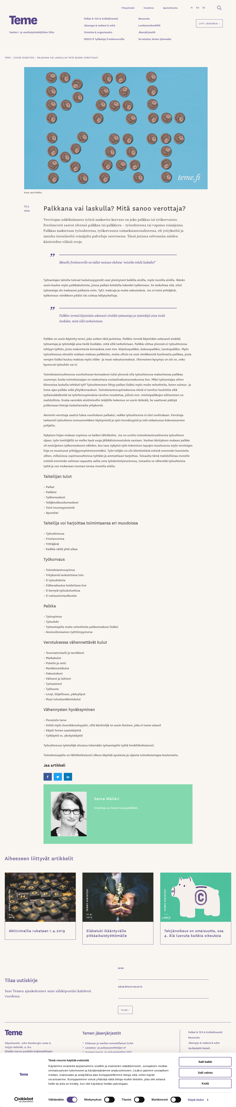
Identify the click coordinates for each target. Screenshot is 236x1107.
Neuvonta (144, 18)
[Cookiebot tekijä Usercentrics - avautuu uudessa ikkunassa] (24, 1100)
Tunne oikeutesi (9, 900)
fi (192, 7)
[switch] (109, 1100)
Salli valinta (205, 1072)
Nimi (121, 968)
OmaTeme (149, 7)
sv (203, 7)
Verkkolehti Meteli (199, 1048)
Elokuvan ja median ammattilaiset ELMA (109, 1043)
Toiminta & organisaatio (98, 32)
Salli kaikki (205, 1061)
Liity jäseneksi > (209, 23)
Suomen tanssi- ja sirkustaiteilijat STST (108, 1052)
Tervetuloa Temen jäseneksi (154, 39)
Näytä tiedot (196, 1099)
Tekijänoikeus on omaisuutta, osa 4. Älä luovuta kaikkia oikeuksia (194, 933)
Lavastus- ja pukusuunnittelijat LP (105, 1047)
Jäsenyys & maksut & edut (99, 25)
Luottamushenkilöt (149, 25)
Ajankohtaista (170, 7)
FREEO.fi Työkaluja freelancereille (104, 39)
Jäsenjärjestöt (146, 32)
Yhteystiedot (128, 7)
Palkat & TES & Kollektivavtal (101, 18)
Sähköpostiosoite (130, 986)
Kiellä (205, 1083)
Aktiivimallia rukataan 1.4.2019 (37, 930)
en (197, 7)
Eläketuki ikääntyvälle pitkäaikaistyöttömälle (106, 933)
